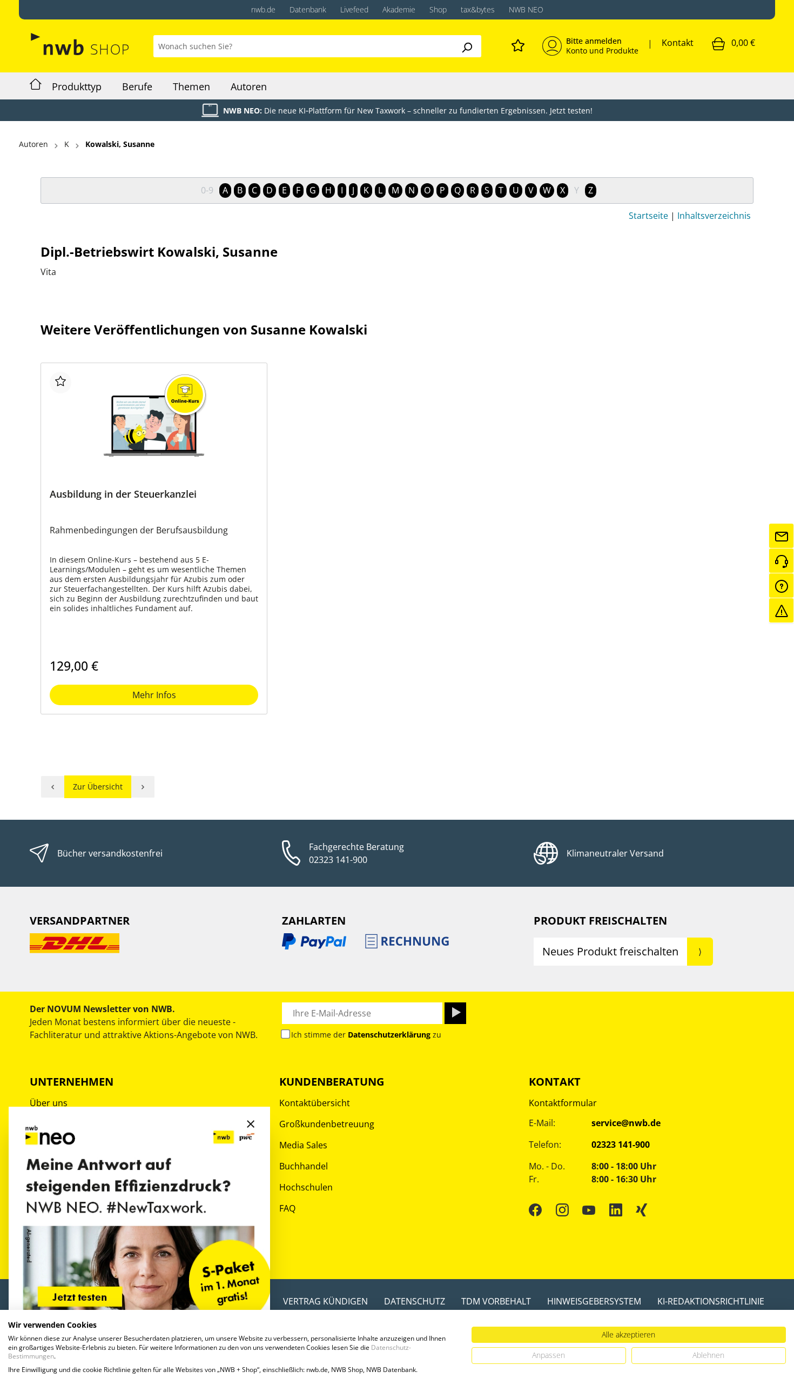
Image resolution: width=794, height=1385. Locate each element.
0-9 (207, 190)
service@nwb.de (626, 1123)
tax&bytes (478, 9)
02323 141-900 (338, 860)
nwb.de (263, 9)
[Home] (36, 85)
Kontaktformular (563, 1103)
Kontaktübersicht (314, 1103)
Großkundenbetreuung (326, 1124)
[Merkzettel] (518, 43)
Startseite (648, 216)
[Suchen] (466, 46)
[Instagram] (562, 1210)
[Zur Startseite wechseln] (81, 44)
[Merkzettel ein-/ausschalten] (60, 382)
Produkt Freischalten (600, 920)
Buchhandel (303, 1166)
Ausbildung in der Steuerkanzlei (123, 494)
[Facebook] (535, 1210)
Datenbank (308, 9)
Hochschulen (306, 1187)
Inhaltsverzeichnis (714, 216)
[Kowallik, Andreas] (53, 786)
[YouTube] (588, 1210)
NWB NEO (526, 9)
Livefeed (354, 9)
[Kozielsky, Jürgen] (143, 786)
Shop (438, 9)
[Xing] (642, 1210)
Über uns (49, 1103)
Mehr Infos (154, 695)
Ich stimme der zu (366, 1034)
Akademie (398, 9)
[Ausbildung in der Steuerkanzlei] (154, 426)
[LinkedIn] (615, 1210)
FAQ (287, 1208)
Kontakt (678, 43)
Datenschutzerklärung (389, 1034)
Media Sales (303, 1145)
